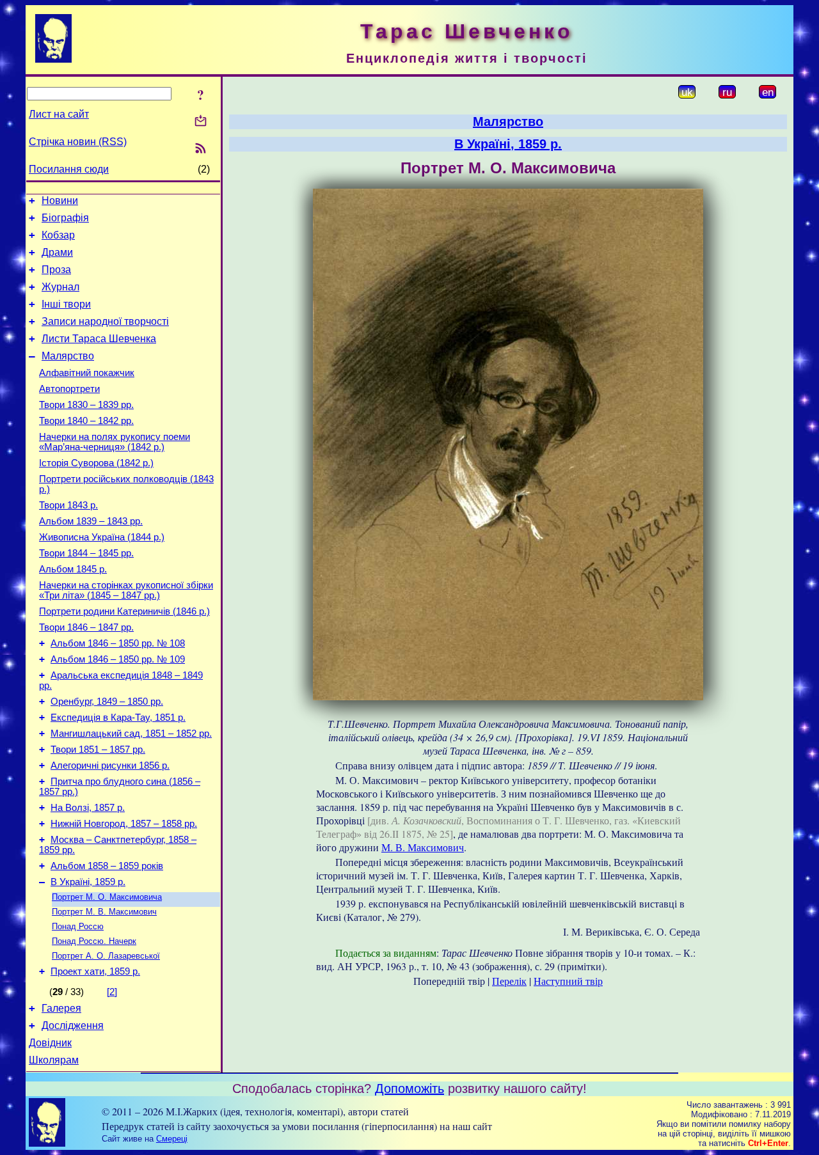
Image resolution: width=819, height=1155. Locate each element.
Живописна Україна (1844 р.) (101, 537)
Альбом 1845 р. (73, 569)
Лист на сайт (59, 114)
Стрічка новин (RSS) (78, 141)
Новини (60, 200)
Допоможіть (409, 1088)
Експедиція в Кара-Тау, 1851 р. (118, 717)
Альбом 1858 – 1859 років (107, 866)
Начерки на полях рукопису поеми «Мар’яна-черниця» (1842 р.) (114, 442)
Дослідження (73, 1025)
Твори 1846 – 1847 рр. (86, 627)
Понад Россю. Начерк (94, 941)
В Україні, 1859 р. (88, 882)
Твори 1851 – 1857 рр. (98, 749)
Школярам (54, 1060)
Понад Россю (78, 926)
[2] (112, 992)
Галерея (61, 1008)
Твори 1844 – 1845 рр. (86, 553)
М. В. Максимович (422, 847)
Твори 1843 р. (68, 505)
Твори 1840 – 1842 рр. (86, 421)
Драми (57, 252)
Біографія (65, 217)
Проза (56, 269)
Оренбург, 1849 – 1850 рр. (107, 701)
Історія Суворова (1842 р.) (96, 463)
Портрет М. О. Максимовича (107, 897)
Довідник (50, 1042)
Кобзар (58, 235)
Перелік (509, 980)
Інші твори (66, 304)
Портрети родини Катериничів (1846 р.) (124, 611)
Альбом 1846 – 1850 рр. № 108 (118, 643)
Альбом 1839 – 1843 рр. (91, 521)
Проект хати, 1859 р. (95, 971)
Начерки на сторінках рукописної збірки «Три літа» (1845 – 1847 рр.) (126, 590)
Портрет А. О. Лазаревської (106, 956)
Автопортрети (69, 389)
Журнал (60, 286)
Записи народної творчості (105, 321)
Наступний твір (568, 980)
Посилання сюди (69, 169)
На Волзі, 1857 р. (88, 808)
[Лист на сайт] (200, 122)
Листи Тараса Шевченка (99, 338)
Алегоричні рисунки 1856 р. (110, 765)
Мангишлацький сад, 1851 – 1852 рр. (131, 733)
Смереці (171, 1138)
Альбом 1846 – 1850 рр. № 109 (118, 659)
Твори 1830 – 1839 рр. (86, 405)
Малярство (68, 355)
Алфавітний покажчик (86, 373)
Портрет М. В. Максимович (104, 911)
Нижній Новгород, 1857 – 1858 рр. (124, 824)
